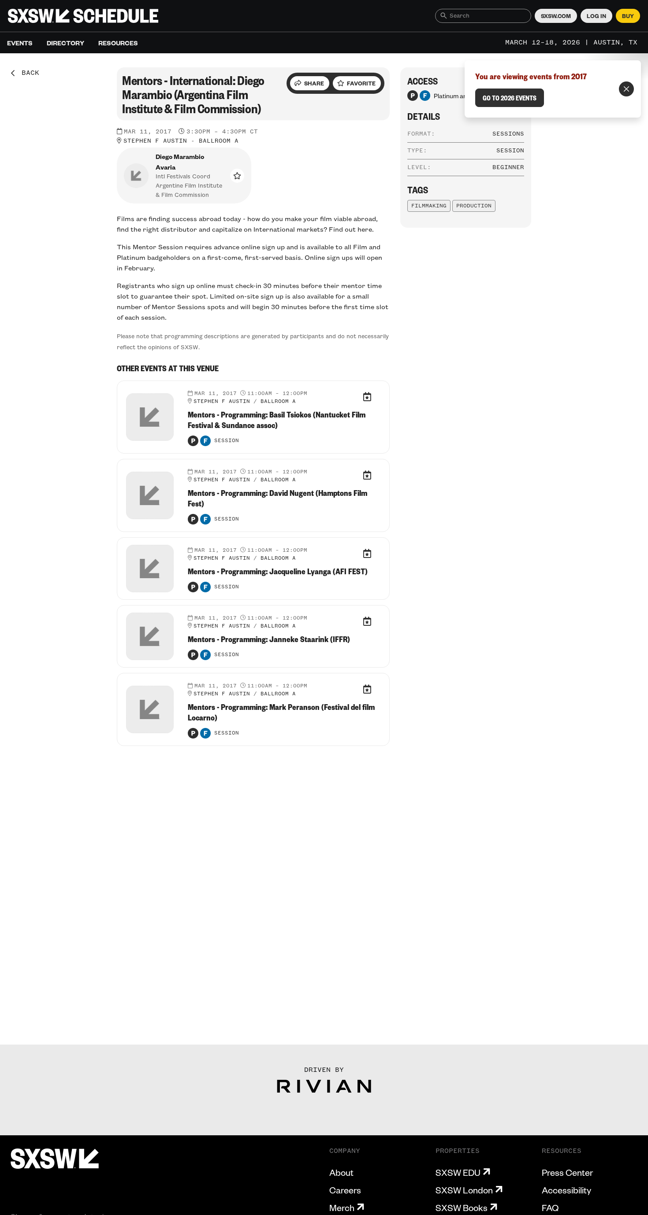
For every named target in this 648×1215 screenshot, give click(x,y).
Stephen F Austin (155, 141)
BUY (628, 15)
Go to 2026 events (509, 97)
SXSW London (464, 1190)
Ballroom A (218, 141)
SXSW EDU (458, 1172)
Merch (341, 1207)
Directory (65, 43)
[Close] (626, 88)
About (341, 1172)
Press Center (567, 1172)
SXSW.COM (556, 15)
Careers (345, 1190)
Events (20, 43)
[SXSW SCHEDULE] (83, 16)
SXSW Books (462, 1207)
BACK (27, 73)
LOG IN (596, 15)
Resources (118, 43)
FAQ (550, 1207)
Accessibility (566, 1190)
